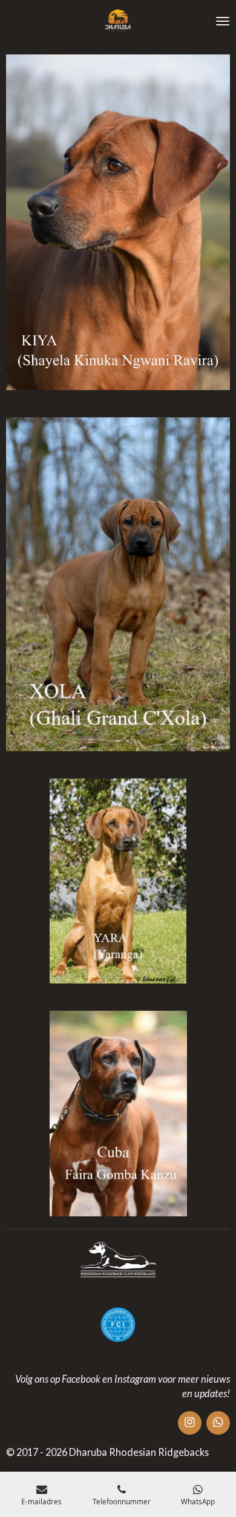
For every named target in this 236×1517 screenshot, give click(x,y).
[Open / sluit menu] (222, 21)
